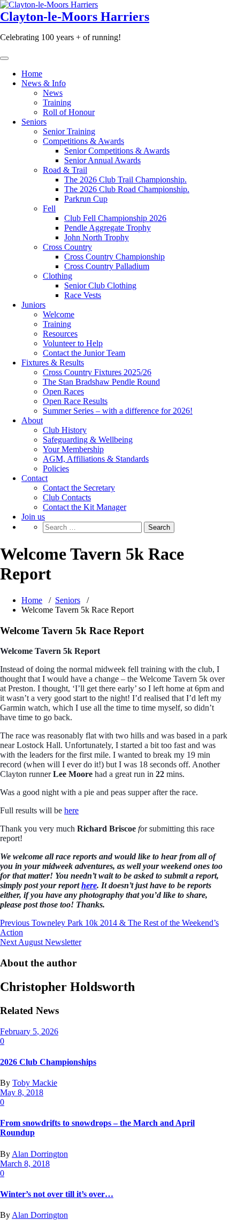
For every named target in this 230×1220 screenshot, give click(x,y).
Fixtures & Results (52, 362)
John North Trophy (96, 237)
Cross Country (67, 246)
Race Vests (82, 295)
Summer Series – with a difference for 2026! (118, 410)
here (71, 810)
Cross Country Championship (114, 256)
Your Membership (73, 449)
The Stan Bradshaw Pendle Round (101, 381)
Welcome (58, 314)
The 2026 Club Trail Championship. (125, 179)
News (53, 92)
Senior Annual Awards (102, 160)
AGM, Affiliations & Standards (96, 458)
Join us (33, 516)
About (32, 420)
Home (31, 73)
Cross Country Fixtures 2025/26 (97, 372)
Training (57, 102)
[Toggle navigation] (4, 58)
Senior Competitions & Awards (117, 150)
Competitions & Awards (83, 141)
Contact (34, 478)
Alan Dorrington (40, 1153)
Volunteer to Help (73, 343)
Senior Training (69, 131)
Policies (56, 468)
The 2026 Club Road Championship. (126, 189)
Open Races (63, 391)
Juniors (33, 304)
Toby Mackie (34, 1082)
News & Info (43, 83)
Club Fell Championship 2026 (115, 218)
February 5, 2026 (29, 1031)
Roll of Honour (69, 112)
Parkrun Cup (86, 198)
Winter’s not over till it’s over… (56, 1194)
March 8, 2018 (25, 1163)
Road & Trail (65, 169)
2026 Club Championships (48, 1061)
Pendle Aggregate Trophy (107, 227)
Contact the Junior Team (84, 352)
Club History (65, 429)
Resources (60, 333)
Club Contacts (67, 497)
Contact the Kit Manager (84, 507)
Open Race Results (75, 401)
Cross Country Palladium (106, 266)
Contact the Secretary (79, 487)
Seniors (34, 121)
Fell (49, 208)
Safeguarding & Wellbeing (88, 439)
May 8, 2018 (21, 1092)
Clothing (57, 275)
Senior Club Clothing (100, 285)
